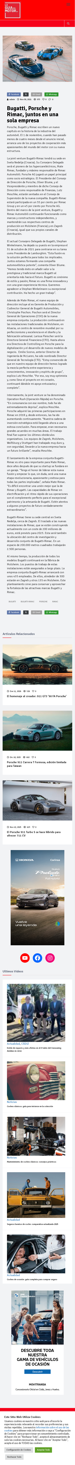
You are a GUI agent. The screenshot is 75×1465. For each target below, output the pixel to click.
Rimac (55, 602)
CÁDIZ (25, 1044)
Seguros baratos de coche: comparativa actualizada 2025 (32, 1224)
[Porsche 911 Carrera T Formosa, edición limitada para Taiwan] (37, 731)
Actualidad (13, 1044)
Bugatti (12, 602)
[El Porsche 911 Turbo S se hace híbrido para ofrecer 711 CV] (37, 800)
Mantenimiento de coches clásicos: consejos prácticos (31, 1162)
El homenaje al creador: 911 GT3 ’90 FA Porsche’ (37, 696)
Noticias (12, 1102)
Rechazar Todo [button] (14, 1457)
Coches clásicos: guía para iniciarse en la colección (30, 1106)
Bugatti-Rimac (27, 602)
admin (12, 99)
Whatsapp (53, 94)
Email (38, 94)
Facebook (15, 94)
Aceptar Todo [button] (43, 1449)
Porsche (43, 602)
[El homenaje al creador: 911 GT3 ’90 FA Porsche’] (37, 664)
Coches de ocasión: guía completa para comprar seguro (32, 1279)
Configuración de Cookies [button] (18, 1449)
